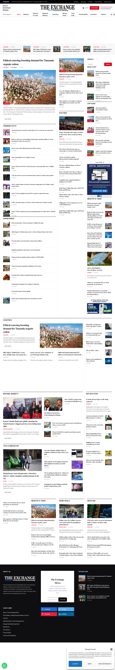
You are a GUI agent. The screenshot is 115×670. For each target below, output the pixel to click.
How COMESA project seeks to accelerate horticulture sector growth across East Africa (74, 400)
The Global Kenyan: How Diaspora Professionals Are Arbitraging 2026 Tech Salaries (70, 546)
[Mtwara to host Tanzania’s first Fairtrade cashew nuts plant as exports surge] (108, 462)
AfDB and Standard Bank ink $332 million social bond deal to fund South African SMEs (102, 50)
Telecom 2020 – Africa (92, 350)
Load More (98, 162)
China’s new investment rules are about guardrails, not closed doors (104, 119)
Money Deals (65, 14)
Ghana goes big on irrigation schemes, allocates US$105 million (28, 257)
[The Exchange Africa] (57, 8)
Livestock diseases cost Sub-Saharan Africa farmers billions (27, 241)
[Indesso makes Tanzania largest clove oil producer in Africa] (6, 300)
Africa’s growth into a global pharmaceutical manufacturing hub (69, 158)
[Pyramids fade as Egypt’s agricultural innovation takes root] (6, 277)
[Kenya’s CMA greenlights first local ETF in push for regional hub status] (6, 195)
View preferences (104, 664)
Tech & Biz (72, 14)
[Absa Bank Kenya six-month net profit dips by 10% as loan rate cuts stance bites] (6, 132)
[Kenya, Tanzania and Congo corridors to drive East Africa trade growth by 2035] (71, 123)
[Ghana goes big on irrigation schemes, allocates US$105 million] (6, 259)
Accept (75, 664)
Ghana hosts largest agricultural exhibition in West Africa (26, 266)
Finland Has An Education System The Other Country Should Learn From (93, 325)
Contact (90, 2)
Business (88, 404)
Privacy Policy (98, 2)
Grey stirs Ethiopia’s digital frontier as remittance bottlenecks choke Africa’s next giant (71, 92)
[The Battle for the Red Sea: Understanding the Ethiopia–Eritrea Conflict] (53, 404)
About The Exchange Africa (11, 612)
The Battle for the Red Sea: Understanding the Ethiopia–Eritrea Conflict (52, 414)
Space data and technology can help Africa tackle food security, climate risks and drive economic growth (94, 235)
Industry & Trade (35, 14)
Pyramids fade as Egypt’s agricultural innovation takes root (27, 275)
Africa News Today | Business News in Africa (16, 615)
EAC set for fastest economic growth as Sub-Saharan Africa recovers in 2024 (67, 424)
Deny (89, 664)
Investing (55, 14)
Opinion (103, 14)
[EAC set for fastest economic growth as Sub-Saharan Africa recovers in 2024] (47, 425)
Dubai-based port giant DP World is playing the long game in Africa (99, 546)
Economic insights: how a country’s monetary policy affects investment (93, 452)
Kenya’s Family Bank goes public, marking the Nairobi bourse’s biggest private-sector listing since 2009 (22, 424)
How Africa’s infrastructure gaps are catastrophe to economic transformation (70, 150)
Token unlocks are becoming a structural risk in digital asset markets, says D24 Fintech (70, 102)
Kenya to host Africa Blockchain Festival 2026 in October (26, 148)
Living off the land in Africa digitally (21, 291)
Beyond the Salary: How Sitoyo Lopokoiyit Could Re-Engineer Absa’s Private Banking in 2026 (71, 554)
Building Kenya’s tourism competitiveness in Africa (93, 443)
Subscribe (94, 8)
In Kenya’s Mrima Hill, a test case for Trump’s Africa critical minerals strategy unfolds (98, 554)
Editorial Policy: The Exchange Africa (13, 621)
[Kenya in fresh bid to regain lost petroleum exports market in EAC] (47, 434)
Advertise (76, 2)
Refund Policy (107, 2)
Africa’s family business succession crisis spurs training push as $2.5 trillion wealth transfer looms (33, 185)
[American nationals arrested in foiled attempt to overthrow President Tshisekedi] (108, 418)
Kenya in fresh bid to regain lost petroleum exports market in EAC (66, 433)
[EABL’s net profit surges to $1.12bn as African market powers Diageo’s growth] (6, 204)
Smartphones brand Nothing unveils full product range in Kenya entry (55, 485)
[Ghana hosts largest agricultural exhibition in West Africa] (6, 268)
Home (19, 14)
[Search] (111, 15)
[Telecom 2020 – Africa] (108, 352)
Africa (5, 481)
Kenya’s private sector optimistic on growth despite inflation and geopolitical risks (71, 50)
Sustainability (83, 14)
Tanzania (5, 47)
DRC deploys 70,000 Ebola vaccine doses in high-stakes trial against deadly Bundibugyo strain (42, 50)
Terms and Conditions (9, 635)
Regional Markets (45, 14)
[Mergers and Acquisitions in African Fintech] (108, 361)
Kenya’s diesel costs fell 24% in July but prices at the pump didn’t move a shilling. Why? (33, 167)
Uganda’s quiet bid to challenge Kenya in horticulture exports (104, 152)
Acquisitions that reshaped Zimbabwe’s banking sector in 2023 (70, 181)
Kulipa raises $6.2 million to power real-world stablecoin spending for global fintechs (70, 522)
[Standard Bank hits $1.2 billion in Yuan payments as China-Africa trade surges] (108, 245)
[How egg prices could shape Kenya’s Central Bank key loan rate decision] (90, 142)
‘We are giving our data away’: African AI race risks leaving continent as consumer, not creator (56, 475)
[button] (111, 649)
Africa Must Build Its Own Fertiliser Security (23, 157)
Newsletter (6, 627)
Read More (8, 119)
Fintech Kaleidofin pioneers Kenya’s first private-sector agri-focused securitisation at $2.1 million (94, 434)
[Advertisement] (57, 30)
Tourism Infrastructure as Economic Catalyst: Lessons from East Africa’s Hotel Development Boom (103, 130)
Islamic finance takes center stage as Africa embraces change (71, 195)
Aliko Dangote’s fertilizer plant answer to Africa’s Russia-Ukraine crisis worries (32, 232)
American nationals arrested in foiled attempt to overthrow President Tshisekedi (94, 417)
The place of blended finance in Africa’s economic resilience (70, 166)
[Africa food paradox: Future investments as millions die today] (6, 225)
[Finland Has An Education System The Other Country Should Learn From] (108, 326)
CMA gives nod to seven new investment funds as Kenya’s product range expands (32, 175)
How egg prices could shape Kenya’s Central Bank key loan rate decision (104, 142)
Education (83, 2)
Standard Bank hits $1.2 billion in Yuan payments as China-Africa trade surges (94, 245)
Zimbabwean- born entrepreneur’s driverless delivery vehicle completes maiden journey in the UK (21, 476)
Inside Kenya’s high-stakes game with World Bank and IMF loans (71, 189)
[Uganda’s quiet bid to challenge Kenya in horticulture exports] (90, 153)
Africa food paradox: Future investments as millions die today (27, 223)
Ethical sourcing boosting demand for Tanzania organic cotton (29, 1)
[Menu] (114, 15)
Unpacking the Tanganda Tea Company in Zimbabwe (25, 284)
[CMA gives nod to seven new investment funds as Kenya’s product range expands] (6, 177)
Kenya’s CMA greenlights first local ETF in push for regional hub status (30, 193)
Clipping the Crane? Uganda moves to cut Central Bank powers (70, 203)
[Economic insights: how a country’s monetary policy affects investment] (108, 453)
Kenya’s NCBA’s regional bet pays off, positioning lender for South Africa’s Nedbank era (33, 212)
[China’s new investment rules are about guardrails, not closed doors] (90, 119)
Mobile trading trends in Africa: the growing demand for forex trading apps (71, 538)
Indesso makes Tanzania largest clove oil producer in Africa (27, 298)
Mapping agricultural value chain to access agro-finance (26, 250)
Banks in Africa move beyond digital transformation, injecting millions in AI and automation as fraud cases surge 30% (32, 140)
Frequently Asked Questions (11, 624)
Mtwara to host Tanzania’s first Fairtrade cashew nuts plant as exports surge (95, 461)
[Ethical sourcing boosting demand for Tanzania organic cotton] (26, 49)
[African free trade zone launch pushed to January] (108, 427)
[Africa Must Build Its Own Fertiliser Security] (6, 159)
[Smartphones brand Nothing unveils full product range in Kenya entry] (77, 487)
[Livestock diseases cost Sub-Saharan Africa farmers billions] (6, 243)
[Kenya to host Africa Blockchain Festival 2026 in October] (6, 150)
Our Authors (6, 629)
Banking (25, 14)
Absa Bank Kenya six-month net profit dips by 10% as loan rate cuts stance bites (32, 130)
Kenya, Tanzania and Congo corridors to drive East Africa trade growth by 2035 (71, 134)
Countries (93, 14)
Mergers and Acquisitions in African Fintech (93, 360)
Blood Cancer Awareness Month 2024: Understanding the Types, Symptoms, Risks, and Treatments (94, 343)
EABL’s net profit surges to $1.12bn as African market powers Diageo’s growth (32, 202)
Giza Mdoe (14, 67)
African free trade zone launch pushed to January (94, 426)
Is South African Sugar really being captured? (97, 400)
